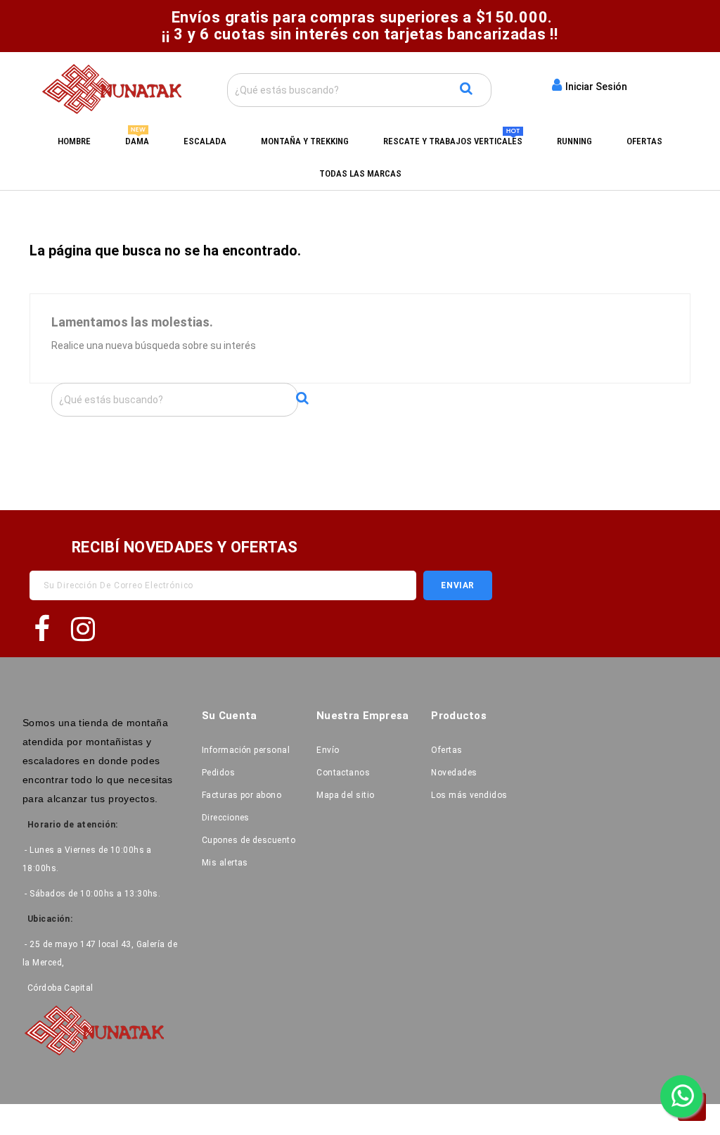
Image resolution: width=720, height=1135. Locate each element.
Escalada (205, 141)
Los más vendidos (469, 795)
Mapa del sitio (345, 795)
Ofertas (644, 141)
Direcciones (226, 818)
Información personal (246, 750)
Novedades (454, 773)
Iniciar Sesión (594, 86)
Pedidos (218, 773)
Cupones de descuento (248, 840)
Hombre (74, 141)
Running (574, 141)
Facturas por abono (241, 795)
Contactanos (343, 773)
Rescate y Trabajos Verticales (452, 141)
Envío (327, 750)
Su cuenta (229, 715)
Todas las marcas (360, 173)
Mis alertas (225, 863)
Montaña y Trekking (305, 141)
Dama (137, 141)
